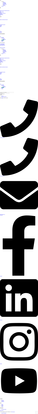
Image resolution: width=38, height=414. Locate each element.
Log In (2, 41)
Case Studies (4, 3)
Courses (2, 6)
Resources (2, 85)
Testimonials (4, 50)
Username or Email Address (3, 92)
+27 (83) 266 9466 (2, 44)
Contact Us (4, 5)
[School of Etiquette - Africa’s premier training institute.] (2, 47)
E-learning (2, 37)
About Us (4, 2)
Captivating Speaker (3, 409)
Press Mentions (5, 4)
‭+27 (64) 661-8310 (2, 137)
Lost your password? (3, 96)
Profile (2, 40)
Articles (4, 38)
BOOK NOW (1, 410)
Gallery (4, 52)
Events (2, 405)
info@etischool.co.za (2, 214)
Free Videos (4, 39)
